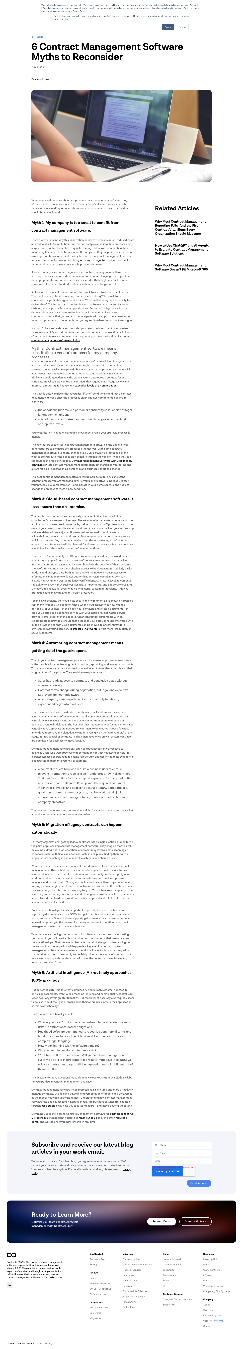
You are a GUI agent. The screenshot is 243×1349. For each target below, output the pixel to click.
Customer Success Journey (177, 1299)
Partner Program (212, 1315)
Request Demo (161, 1221)
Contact (207, 1326)
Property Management (134, 1296)
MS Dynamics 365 (99, 1307)
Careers (213, 1320)
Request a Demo (98, 1259)
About (206, 1304)
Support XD (169, 1304)
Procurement (170, 1275)
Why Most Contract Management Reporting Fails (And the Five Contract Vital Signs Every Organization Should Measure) (180, 228)
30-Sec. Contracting (100, 1288)
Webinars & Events (213, 1286)
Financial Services (132, 1269)
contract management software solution (55, 340)
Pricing (93, 1264)
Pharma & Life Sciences (135, 1291)
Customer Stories (212, 1269)
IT (164, 1286)
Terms (39, 1343)
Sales (166, 1280)
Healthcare (128, 1275)
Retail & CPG (129, 1301)
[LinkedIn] (10, 1285)
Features (94, 1278)
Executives (168, 1269)
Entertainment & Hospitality (137, 1264)
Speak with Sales (195, 1221)
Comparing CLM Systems (216, 1291)
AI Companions (98, 1294)
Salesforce (95, 1313)
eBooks (207, 1275)
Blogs (38, 36)
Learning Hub (210, 1259)
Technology (129, 1307)
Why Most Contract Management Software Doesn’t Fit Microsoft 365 (181, 267)
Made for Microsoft (100, 1283)
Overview (208, 1310)
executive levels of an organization (96, 385)
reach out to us (88, 1117)
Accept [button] (168, 26)
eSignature (95, 1318)
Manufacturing (130, 1280)
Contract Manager (172, 1264)
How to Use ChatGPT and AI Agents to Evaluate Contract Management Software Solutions (182, 250)
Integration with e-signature (90, 260)
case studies (49, 1105)
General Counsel (172, 1259)
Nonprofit (128, 1286)
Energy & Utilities (131, 1259)
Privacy (48, 1343)
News (206, 1280)
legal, (56, 385)
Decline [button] (182, 26)
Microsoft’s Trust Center (84, 628)
